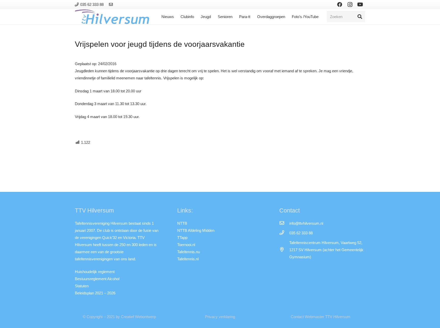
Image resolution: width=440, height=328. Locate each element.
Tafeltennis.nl (188, 259)
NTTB (182, 223)
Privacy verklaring (220, 317)
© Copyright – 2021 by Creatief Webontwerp (119, 317)
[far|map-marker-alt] (284, 249)
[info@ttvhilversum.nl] (284, 223)
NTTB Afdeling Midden (195, 230)
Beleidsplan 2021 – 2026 (95, 293)
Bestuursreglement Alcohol (97, 279)
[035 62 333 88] (284, 233)
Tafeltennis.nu (188, 252)
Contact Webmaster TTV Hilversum (320, 317)
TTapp (182, 237)
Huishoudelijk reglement (95, 271)
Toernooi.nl (186, 245)
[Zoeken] (360, 16)
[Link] (111, 4)
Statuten (82, 286)
